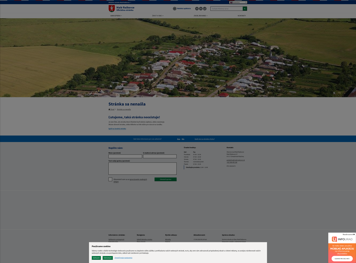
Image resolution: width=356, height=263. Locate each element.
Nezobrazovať (348, 234)
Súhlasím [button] (96, 258)
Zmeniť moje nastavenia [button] (123, 258)
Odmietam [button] (108, 258)
